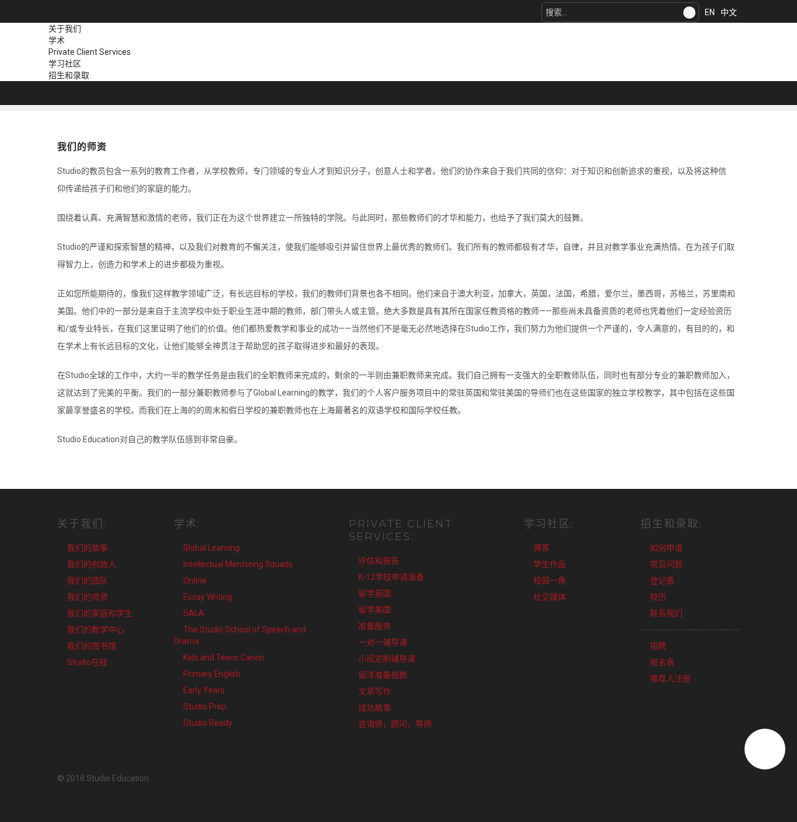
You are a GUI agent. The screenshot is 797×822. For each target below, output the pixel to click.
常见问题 (666, 564)
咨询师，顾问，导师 (395, 724)
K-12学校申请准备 (391, 577)
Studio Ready (207, 722)
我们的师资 (87, 596)
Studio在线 (87, 662)
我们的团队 (87, 580)
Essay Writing (207, 596)
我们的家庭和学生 (99, 613)
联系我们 (666, 613)
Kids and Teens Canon (223, 657)
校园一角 (549, 580)
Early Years (204, 690)
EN (710, 12)
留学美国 (374, 609)
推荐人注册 (670, 678)
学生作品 (549, 564)
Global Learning (211, 547)
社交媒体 (549, 596)
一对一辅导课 (382, 642)
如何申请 (666, 547)
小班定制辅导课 (386, 658)
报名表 (662, 662)
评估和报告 (378, 560)
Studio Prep (204, 706)
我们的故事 (87, 547)
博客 (541, 547)
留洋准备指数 (382, 675)
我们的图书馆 (91, 645)
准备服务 (374, 626)
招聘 (658, 645)
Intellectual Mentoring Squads (238, 564)
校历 (658, 596)
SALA (193, 613)
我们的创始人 (91, 564)
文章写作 (374, 691)
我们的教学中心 (95, 629)
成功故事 (374, 707)
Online (195, 580)
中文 (729, 12)
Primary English (211, 673)
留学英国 (374, 593)
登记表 (662, 580)
